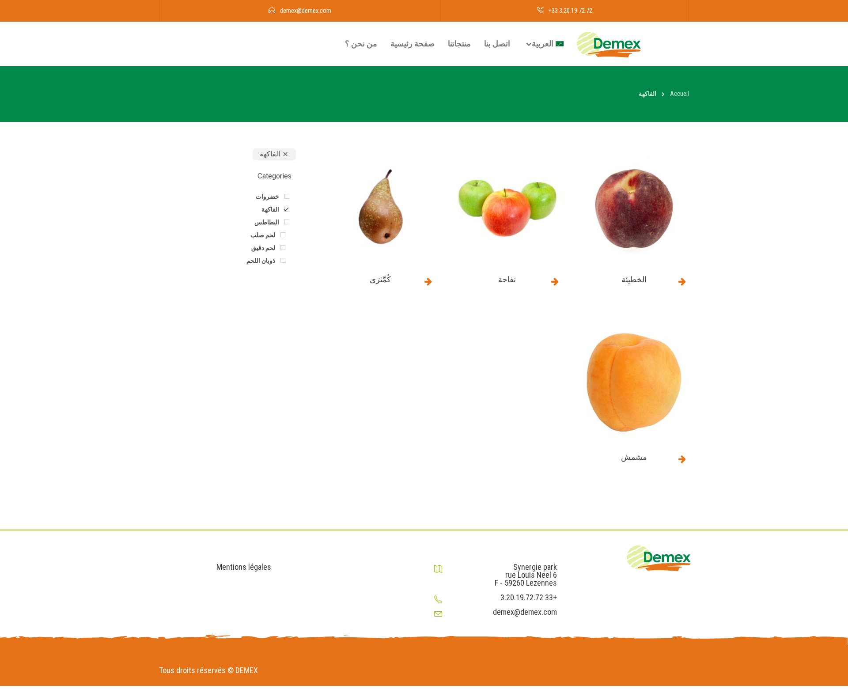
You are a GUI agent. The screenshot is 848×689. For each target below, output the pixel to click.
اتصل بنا (497, 43)
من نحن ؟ (361, 43)
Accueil (679, 93)
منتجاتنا (459, 43)
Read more (682, 281)
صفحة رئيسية (412, 43)
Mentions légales (243, 567)
